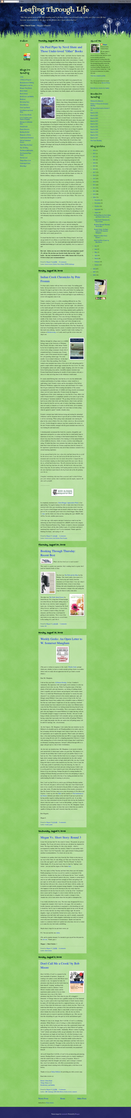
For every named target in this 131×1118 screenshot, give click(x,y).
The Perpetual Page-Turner (25, 154)
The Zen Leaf (23, 158)
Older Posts (81, 1098)
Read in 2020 (94, 129)
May (96, 252)
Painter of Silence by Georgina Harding (99, 104)
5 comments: (62, 1089)
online (58, 933)
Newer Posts (43, 1098)
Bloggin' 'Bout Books (26, 88)
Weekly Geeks (72, 667)
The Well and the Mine (71, 575)
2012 (94, 188)
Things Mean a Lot (46, 1083)
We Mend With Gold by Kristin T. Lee (100, 109)
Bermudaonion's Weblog (27, 82)
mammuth (64, 1114)
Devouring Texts (24, 102)
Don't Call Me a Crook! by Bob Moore (101, 241)
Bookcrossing (51, 332)
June (96, 249)
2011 (94, 191)
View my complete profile (98, 76)
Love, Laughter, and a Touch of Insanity (26, 118)
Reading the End (24, 132)
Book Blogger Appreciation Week (68, 503)
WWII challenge (69, 264)
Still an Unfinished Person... (25, 141)
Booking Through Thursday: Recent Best (102, 225)
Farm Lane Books (25, 107)
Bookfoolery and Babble (48, 1085)
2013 (94, 185)
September (98, 209)
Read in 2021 (94, 127)
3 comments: (62, 536)
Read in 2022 (94, 124)
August (97, 212)
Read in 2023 (94, 121)
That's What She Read (26, 145)
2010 (94, 194)
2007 (94, 272)
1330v (22, 77)
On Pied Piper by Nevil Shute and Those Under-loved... (102, 216)
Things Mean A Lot (25, 160)
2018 (94, 169)
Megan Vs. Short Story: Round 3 (61, 837)
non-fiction (56, 538)
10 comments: (63, 262)
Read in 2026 (94, 113)
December (98, 200)
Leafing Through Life (54, 10)
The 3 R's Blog (24, 148)
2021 (94, 160)
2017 (94, 172)
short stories (48, 951)
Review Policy (106, 83)
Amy (43, 514)
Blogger (77, 1114)
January (97, 265)
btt (45, 626)
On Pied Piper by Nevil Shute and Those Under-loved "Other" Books (62, 49)
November (98, 203)
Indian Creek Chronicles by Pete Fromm (102, 220)
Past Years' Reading (96, 140)
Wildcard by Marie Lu (97, 101)
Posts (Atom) (50, 1103)
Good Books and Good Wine (26, 111)
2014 (94, 182)
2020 (94, 163)
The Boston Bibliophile (26, 150)
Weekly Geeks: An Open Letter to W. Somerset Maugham (61, 641)
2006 (94, 275)
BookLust (22, 99)
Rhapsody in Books (25, 135)
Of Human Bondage (61, 682)
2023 (94, 153)
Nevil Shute (60, 264)
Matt (59, 793)
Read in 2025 (94, 115)
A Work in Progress (25, 80)
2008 (94, 269)
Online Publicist (56, 1072)
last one (45, 939)
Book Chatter (24, 91)
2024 (94, 150)
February (97, 262)
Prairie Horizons (24, 129)
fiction (55, 264)
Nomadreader (24, 126)
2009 (94, 197)
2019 (94, 166)
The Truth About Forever (56, 597)
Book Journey (24, 94)
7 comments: (63, 624)
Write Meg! (23, 166)
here (70, 866)
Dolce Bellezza (24, 105)
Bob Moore (60, 1092)
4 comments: (62, 948)
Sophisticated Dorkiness (27, 138)
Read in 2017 (94, 138)
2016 (94, 175)
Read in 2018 (94, 135)
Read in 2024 (94, 118)
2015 (94, 178)
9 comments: (62, 822)
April (96, 255)
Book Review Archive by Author (100, 88)
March (97, 258)
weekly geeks (49, 824)
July (96, 246)
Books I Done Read (46, 1081)
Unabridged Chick (25, 163)
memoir (74, 1092)
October (97, 206)
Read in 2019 (94, 132)
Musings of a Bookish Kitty (26, 123)
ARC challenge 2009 (51, 1092)
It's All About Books (26, 115)
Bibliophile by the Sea (26, 85)
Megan (105, 45)
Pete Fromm (63, 538)
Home (62, 1098)
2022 (94, 156)
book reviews (49, 264)
